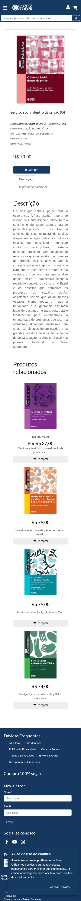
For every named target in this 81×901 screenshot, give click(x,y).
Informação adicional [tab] (33, 187)
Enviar (10, 821)
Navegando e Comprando (24, 761)
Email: (8, 806)
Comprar (33, 169)
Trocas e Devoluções (21, 755)
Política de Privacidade (22, 749)
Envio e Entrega (48, 755)
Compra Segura (50, 749)
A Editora (14, 742)
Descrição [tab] (26, 179)
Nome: (8, 792)
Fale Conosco (33, 742)
